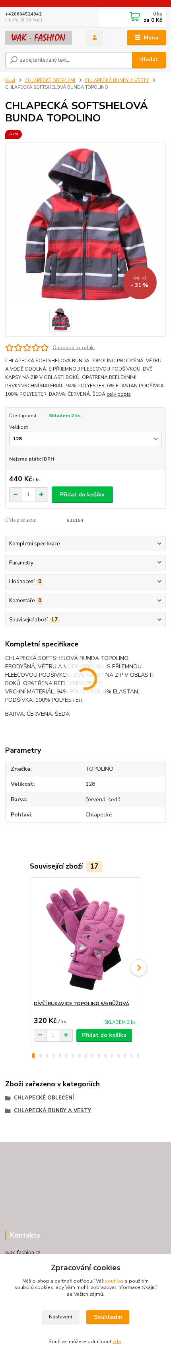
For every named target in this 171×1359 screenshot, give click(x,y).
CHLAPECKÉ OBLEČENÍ (50, 81)
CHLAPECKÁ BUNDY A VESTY (117, 81)
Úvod (10, 81)
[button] (33, 1055)
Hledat (148, 59)
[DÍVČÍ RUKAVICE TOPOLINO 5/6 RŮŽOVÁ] (86, 939)
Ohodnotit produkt (73, 347)
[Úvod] (38, 38)
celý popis (119, 394)
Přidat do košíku (82, 494)
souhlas (114, 1281)
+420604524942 (23, 14)
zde (117, 1341)
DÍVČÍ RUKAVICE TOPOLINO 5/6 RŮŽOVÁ (81, 1003)
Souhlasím (108, 1317)
